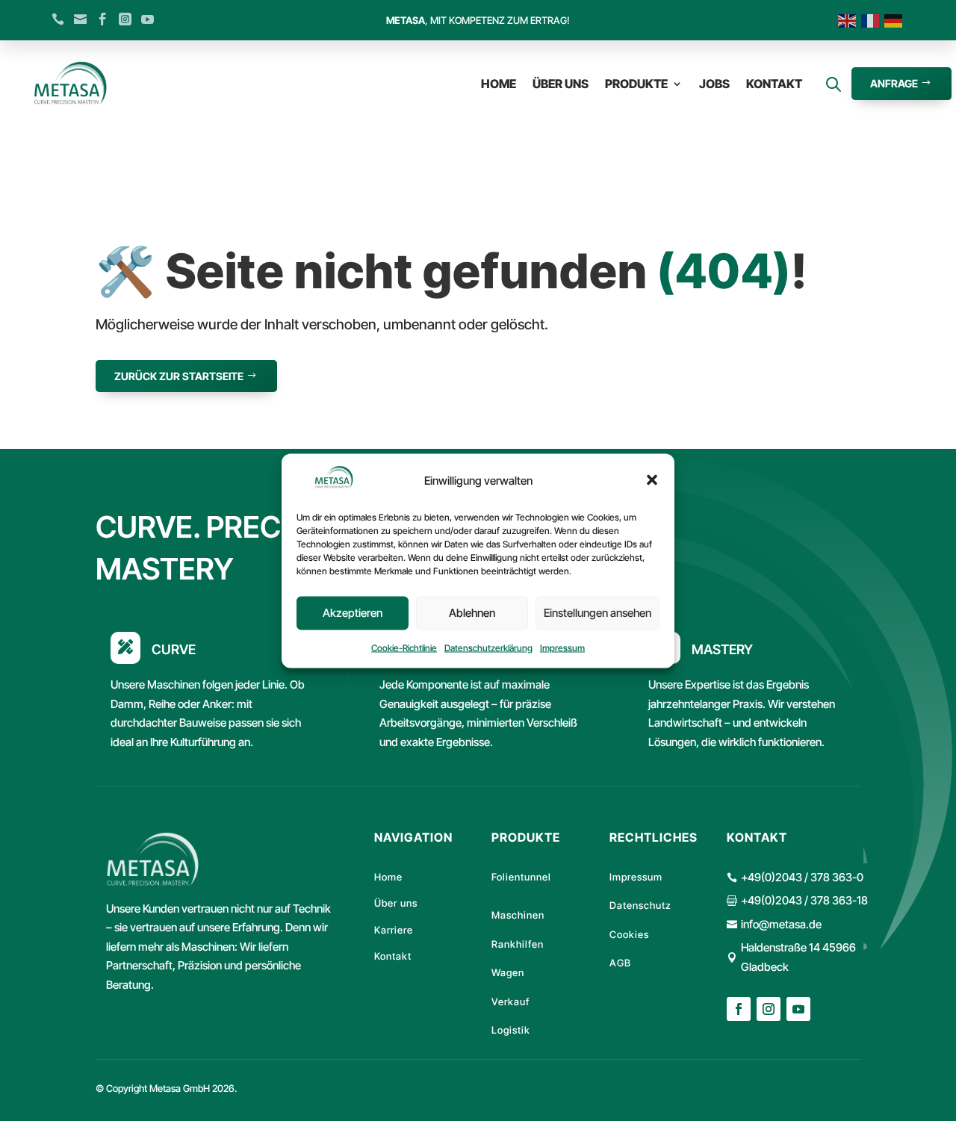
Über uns (561, 83)
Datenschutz (640, 905)
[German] (895, 20)
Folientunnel (521, 877)
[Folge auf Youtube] (798, 1009)
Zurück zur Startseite (178, 376)
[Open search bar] (833, 83)
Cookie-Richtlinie (404, 647)
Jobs (714, 83)
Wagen (507, 972)
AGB (620, 963)
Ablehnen (472, 612)
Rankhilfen (517, 944)
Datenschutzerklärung (488, 647)
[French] (872, 20)
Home (498, 83)
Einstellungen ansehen (597, 612)
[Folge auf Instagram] (768, 1009)
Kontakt (774, 83)
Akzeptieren (352, 612)
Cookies (629, 934)
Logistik (510, 1030)
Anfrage (894, 83)
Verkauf (510, 1001)
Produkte (636, 83)
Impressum (562, 647)
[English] (849, 20)
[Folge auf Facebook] (739, 1009)
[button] (652, 479)
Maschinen (517, 915)
